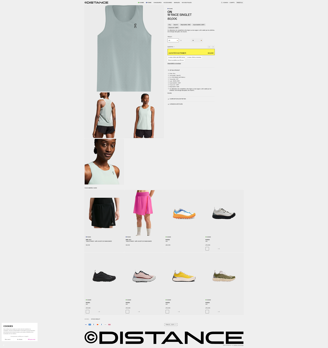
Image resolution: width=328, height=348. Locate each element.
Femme (149, 2)
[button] (124, 48)
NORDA (168, 239)
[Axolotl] (215, 248)
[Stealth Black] (211, 248)
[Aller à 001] (183, 213)
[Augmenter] (213, 47)
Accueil (87, 319)
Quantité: (171, 46)
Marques (177, 2)
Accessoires (168, 2)
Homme (141, 2)
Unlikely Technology (238, 345)
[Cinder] (91, 311)
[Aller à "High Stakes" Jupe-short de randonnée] (104, 213)
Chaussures (158, 2)
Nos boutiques (187, 2)
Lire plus (170, 93)
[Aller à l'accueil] (96, 3)
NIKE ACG (88, 239)
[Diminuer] (209, 47)
